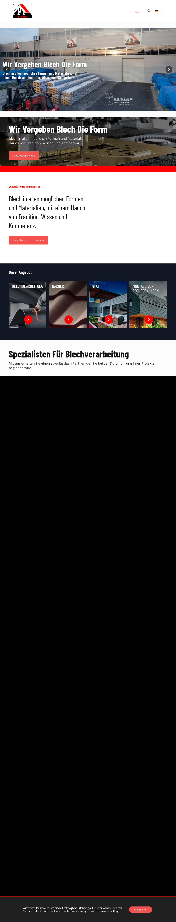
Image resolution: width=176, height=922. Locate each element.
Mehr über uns (20, 240)
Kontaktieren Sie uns (23, 155)
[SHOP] (108, 304)
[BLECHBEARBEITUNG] (27, 304)
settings (115, 911)
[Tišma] (22, 11)
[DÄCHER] (68, 304)
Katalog (40, 240)
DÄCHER (58, 286)
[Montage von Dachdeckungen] (148, 304)
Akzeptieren (140, 909)
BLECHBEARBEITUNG (27, 286)
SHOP (96, 286)
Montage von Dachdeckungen (146, 288)
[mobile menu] (137, 11)
